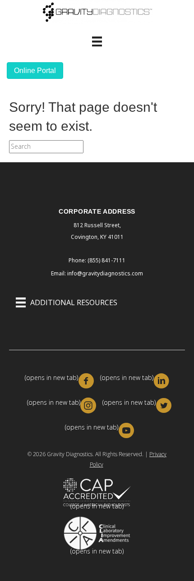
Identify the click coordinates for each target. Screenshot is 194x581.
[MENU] (97, 41)
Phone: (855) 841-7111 (97, 260)
